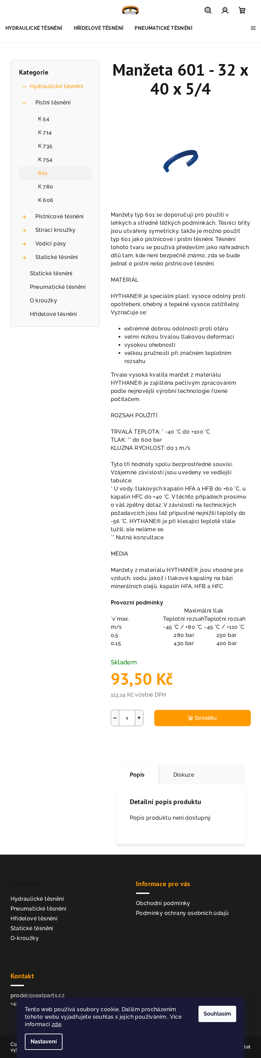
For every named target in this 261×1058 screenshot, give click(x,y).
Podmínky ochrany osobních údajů (182, 913)
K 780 (45, 186)
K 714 (45, 132)
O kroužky (43, 300)
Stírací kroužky (55, 230)
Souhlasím (217, 1014)
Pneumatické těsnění (58, 287)
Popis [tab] (137, 775)
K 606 (46, 200)
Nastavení (44, 1041)
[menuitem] (34, 28)
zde (56, 1024)
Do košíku (206, 718)
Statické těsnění (56, 257)
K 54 (44, 119)
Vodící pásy (50, 243)
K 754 (45, 159)
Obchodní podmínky (163, 903)
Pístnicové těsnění (59, 216)
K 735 (45, 146)
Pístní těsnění (53, 102)
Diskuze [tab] (183, 775)
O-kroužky (25, 938)
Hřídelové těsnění (53, 314)
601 (43, 173)
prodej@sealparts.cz (38, 995)
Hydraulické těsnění (57, 86)
